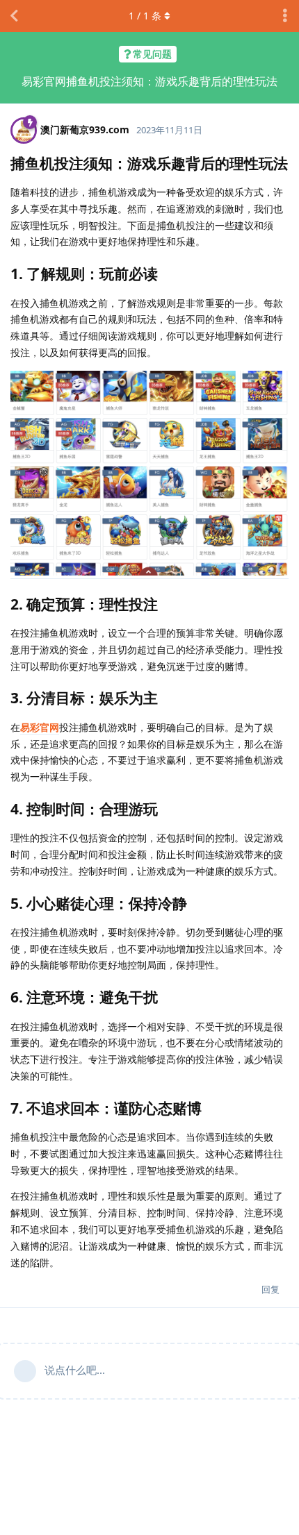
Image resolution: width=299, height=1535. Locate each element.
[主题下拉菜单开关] (285, 16)
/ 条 (145, 15)
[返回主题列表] (14, 16)
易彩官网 (39, 727)
